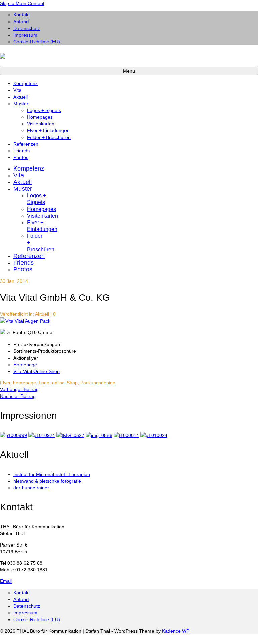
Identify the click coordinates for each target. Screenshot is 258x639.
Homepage (25, 364)
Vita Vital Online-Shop (36, 371)
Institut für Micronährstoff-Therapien (51, 474)
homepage (24, 382)
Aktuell (42, 314)
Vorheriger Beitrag (19, 389)
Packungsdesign (97, 382)
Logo (44, 382)
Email (6, 581)
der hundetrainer (31, 487)
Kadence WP (175, 631)
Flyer (5, 382)
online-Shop (65, 382)
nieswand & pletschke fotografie (47, 481)
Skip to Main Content (22, 3)
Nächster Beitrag (18, 396)
